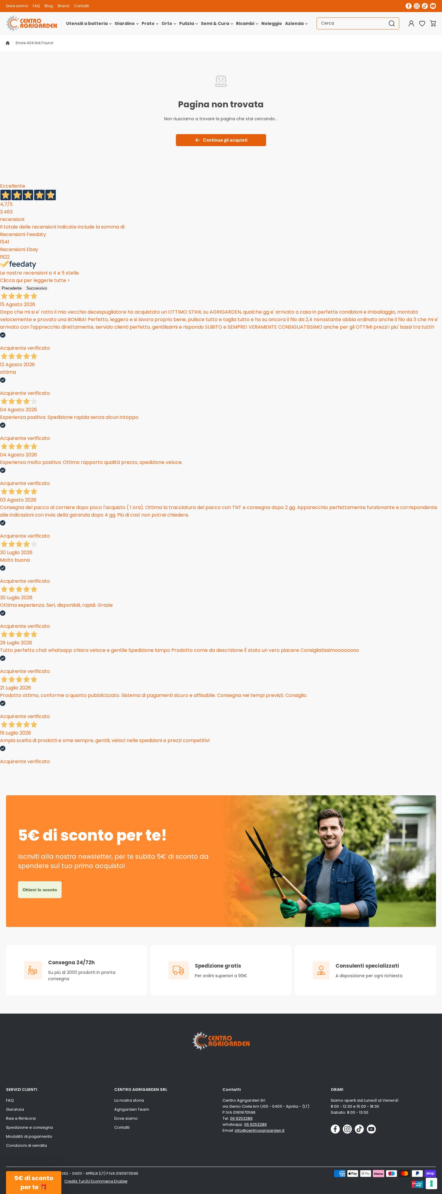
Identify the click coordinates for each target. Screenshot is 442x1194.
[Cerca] (391, 23)
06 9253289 (241, 1118)
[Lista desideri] (422, 23)
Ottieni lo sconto (40, 889)
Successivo (36, 288)
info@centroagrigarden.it (259, 1130)
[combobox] (358, 23)
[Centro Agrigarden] (31, 23)
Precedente (12, 288)
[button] (433, 23)
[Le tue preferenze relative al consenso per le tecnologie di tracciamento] (431, 1183)
